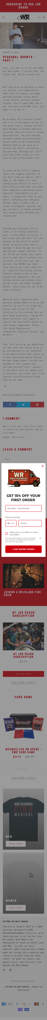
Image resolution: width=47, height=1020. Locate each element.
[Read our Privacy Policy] (40, 538)
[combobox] (11, 523)
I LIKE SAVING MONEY (23, 549)
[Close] (43, 466)
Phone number (12, 517)
